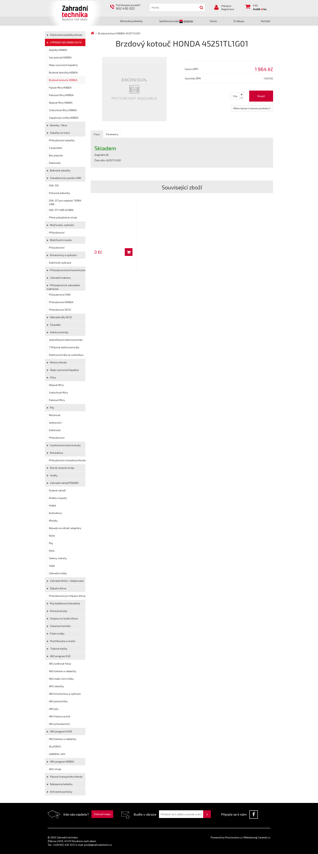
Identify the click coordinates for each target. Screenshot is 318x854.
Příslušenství (56, 232)
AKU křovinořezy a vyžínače (65, 693)
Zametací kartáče (60, 626)
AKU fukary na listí (59, 716)
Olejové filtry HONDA (61, 102)
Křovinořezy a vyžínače (63, 255)
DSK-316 (54, 185)
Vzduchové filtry (58, 392)
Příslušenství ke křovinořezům (67, 270)
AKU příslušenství (59, 723)
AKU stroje (55, 769)
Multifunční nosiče (61, 240)
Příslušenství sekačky (62, 140)
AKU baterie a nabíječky (62, 671)
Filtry (53, 377)
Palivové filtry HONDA (61, 95)
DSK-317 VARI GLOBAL (61, 209)
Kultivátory (55, 513)
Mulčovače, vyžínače (62, 224)
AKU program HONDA (62, 761)
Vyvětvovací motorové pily (65, 445)
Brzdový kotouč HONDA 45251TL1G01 (119, 33)
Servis (213, 21)
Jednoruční (55, 422)
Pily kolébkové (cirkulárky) (65, 603)
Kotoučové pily (58, 610)
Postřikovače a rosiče (62, 641)
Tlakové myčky (58, 648)
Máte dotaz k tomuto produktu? (252, 108)
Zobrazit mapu (102, 814)
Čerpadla (55, 324)
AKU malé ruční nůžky (61, 678)
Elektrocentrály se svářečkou (66, 354)
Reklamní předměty (61, 784)
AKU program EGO (60, 656)
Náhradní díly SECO (61, 317)
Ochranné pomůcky (61, 791)
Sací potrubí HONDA (60, 57)
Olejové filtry (56, 384)
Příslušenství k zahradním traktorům (63, 287)
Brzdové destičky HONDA (63, 72)
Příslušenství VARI (59, 294)
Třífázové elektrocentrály (64, 347)
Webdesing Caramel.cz (257, 837)
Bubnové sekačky (60, 170)
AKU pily (53, 708)
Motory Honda (58, 362)
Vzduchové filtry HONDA (63, 110)
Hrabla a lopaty (58, 497)
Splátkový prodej (169, 21)
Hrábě (52, 505)
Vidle (52, 565)
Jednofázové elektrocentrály (66, 339)
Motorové (54, 415)
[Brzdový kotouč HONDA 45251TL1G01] (135, 89)
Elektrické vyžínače (60, 262)
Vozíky (53, 475)
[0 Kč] (113, 214)
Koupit (261, 96)
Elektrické (55, 162)
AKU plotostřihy (58, 701)
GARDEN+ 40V (57, 754)
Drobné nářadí (57, 490)
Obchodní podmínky (131, 21)
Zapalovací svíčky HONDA (63, 117)
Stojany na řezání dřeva (64, 618)
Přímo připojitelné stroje (63, 217)
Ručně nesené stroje (62, 467)
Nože (52, 535)
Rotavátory (56, 452)
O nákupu (239, 21)
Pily (52, 407)
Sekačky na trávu (60, 132)
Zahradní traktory (60, 277)
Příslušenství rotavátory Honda (67, 460)
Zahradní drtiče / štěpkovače (67, 580)
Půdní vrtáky (57, 633)
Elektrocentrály (59, 332)
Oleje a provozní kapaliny (63, 64)
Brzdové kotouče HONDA (63, 80)
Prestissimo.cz (233, 837)
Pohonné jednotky (59, 193)
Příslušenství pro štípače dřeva (67, 595)
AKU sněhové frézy (60, 663)
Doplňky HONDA (58, 49)
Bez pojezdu (56, 155)
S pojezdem (55, 147)
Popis (97, 134)
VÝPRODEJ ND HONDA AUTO (66, 42)
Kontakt (265, 21)
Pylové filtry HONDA (60, 87)
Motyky (53, 520)
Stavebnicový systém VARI (65, 177)
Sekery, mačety (58, 558)
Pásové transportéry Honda (66, 776)
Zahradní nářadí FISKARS (64, 482)
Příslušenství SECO (60, 309)
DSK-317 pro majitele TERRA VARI (65, 202)
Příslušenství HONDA (61, 302)
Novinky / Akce (58, 125)
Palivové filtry (57, 400)
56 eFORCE (55, 746)
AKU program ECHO (61, 731)
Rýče (51, 550)
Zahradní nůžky (58, 573)
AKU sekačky (56, 686)
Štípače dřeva (58, 588)
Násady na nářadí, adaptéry (65, 528)
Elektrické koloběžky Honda (66, 34)
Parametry (112, 134)
